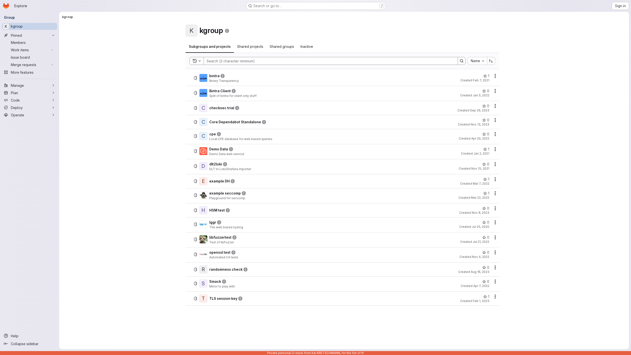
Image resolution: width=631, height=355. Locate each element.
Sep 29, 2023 (479, 110)
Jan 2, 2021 (481, 153)
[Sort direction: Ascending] (491, 61)
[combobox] (477, 61)
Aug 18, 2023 (480, 272)
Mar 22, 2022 (480, 197)
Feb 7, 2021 (481, 80)
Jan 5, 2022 (481, 95)
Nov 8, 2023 (480, 212)
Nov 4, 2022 (480, 257)
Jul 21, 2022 (481, 242)
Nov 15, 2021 (480, 168)
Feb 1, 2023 (481, 301)
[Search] (462, 61)
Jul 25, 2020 (480, 227)
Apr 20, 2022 (480, 138)
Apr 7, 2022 (481, 286)
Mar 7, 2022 (481, 183)
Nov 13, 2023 (480, 124)
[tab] (210, 46)
